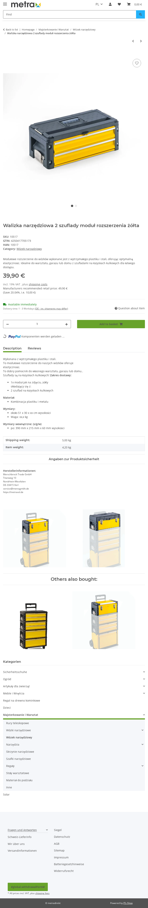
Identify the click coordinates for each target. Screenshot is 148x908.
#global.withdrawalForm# (28, 887)
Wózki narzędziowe (18, 730)
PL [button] (97, 4)
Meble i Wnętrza (13, 693)
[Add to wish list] (137, 63)
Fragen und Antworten (22, 830)
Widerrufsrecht (64, 871)
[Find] (140, 14)
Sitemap (59, 850)
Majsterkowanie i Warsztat (20, 715)
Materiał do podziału (19, 780)
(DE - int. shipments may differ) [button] (51, 308)
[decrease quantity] (7, 324)
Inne (9, 787)
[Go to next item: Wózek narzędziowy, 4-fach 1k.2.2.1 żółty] (141, 41)
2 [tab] (76, 206)
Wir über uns (16, 844)
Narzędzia (12, 744)
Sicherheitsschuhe (15, 672)
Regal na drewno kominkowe (21, 700)
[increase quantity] (66, 324)
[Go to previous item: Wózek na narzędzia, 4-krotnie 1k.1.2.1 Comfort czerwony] (133, 41)
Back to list (12, 29)
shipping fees (42, 893)
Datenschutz (62, 837)
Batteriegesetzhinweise (69, 864)
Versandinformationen (22, 850)
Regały (10, 766)
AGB (56, 843)
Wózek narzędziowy (29, 249)
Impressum (61, 857)
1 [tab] (72, 206)
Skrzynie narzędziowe (20, 751)
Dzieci (7, 707)
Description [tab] (12, 348)
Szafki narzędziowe (18, 759)
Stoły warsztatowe (17, 773)
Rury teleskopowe (17, 723)
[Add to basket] (6, 54)
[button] (110, 4)
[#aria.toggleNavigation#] (5, 2)
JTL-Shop (128, 903)
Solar (6, 794)
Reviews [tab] (34, 348)
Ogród (7, 679)
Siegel (58, 830)
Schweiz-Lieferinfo (19, 837)
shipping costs (38, 284)
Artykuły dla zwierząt (16, 686)
